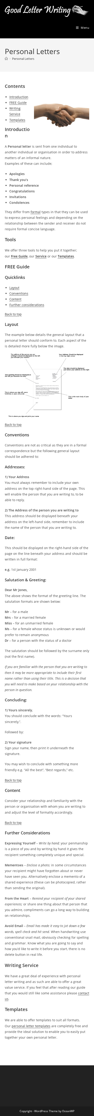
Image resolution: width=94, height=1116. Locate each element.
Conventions (18, 293)
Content (15, 299)
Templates (17, 120)
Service (41, 256)
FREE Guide (18, 102)
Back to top (13, 314)
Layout (14, 288)
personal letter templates (31, 1026)
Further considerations (26, 305)
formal (36, 212)
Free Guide (19, 256)
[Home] (6, 59)
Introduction (18, 97)
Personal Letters (23, 59)
